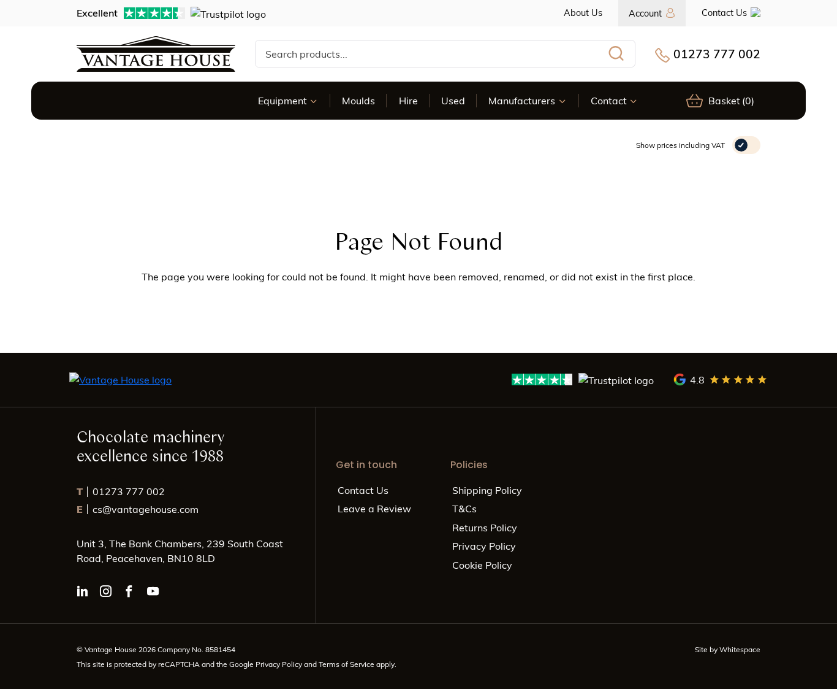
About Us (583, 12)
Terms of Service (347, 664)
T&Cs (464, 508)
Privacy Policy (484, 545)
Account (645, 13)
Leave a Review (374, 508)
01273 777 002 (716, 53)
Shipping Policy (487, 489)
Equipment (282, 100)
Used (453, 100)
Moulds (358, 100)
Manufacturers (521, 100)
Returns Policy (484, 527)
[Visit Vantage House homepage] (156, 54)
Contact (609, 100)
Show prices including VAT (680, 145)
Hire (408, 100)
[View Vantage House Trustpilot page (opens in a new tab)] (583, 379)
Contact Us (724, 12)
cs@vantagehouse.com (138, 509)
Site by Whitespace (727, 649)
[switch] (746, 145)
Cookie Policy (482, 564)
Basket (731, 100)
